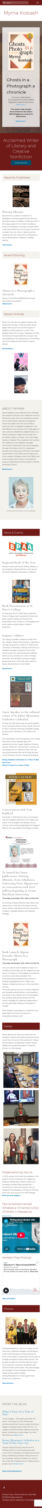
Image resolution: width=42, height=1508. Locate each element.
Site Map (32, 1494)
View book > (7, 304)
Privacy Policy (7, 1494)
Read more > (21, 105)
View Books (21, 163)
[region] (21, 77)
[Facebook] (4, 1487)
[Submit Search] (4, 2)
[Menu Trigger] (37, 2)
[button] (21, 77)
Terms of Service (21, 1494)
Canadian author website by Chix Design (18, 1500)
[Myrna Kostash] (21, 13)
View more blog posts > (12, 1471)
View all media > (9, 1298)
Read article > (8, 349)
